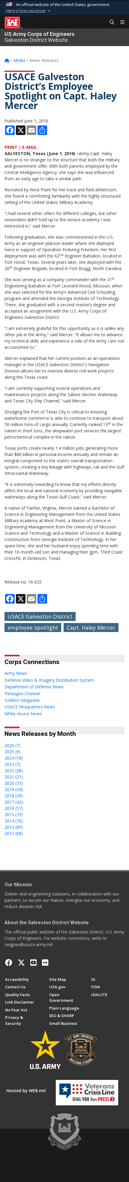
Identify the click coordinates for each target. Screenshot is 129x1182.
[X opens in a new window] (21, 962)
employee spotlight (33, 627)
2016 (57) (13, 808)
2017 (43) (13, 802)
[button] (29, 11)
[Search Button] (109, 22)
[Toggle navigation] (120, 22)
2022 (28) (13, 770)
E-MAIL (29, 147)
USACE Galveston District (40, 616)
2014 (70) (13, 821)
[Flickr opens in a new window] (45, 962)
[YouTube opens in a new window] (33, 962)
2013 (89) (13, 827)
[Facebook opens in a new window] (8, 962)
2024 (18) (13, 758)
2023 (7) (12, 764)
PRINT (10, 147)
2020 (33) (13, 783)
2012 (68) (13, 833)
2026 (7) (12, 745)
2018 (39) (13, 795)
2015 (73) (13, 814)
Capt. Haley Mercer (91, 627)
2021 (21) (13, 777)
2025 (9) (12, 751)
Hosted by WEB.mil (26, 1090)
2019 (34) (13, 789)
